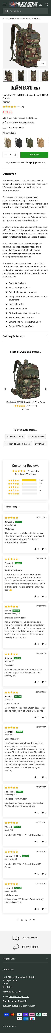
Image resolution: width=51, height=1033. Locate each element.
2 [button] (22, 919)
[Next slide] (45, 389)
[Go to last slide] (5, 389)
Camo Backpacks (33, 18)
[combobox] (25, 11)
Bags (12, 18)
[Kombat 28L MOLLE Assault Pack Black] (19, 139)
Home (5, 18)
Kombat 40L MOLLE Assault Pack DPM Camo (25, 402)
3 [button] (26, 919)
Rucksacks (21, 18)
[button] (47, 4)
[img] (11, 517)
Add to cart (34, 154)
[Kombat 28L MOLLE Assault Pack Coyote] (40, 139)
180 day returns (26, 122)
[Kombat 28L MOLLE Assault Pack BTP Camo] (8, 139)
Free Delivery (13, 118)
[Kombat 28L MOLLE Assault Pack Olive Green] (29, 139)
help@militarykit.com (19, 996)
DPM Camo (40, 444)
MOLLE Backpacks (15, 436)
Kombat (6, 101)
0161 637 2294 (13, 991)
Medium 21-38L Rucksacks (17, 444)
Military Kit (13, 1026)
